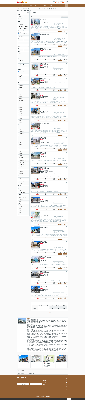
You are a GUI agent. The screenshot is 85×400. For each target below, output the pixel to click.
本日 (24, 71)
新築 (24, 33)
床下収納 (20, 183)
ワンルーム (20, 53)
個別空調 (20, 137)
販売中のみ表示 (21, 36)
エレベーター (21, 135)
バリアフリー (21, 115)
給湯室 (20, 142)
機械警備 (20, 144)
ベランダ (20, 120)
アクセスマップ (45, 386)
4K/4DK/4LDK (21, 60)
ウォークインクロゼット (22, 181)
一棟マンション (21, 26)
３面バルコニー (21, 131)
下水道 (20, 148)
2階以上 (20, 204)
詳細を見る (60, 31)
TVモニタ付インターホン (22, 197)
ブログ (44, 384)
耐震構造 (20, 155)
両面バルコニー (21, 133)
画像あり (20, 76)
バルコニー (21, 122)
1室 (52, 308)
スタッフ (44, 380)
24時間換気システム (22, 127)
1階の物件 (20, 206)
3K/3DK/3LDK (21, 58)
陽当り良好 (21, 87)
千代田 (45, 256)
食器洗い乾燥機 (21, 162)
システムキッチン (21, 164)
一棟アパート (21, 24)
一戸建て (20, 28)
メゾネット (21, 118)
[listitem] (23, 361)
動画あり (20, 78)
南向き (20, 210)
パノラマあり (21, 80)
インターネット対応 (22, 192)
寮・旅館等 (20, 30)
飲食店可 (20, 109)
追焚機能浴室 (21, 171)
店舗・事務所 (25, 28)
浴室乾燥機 (21, 173)
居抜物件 (20, 111)
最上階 (20, 208)
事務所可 (20, 107)
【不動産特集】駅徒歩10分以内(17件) (23, 373)
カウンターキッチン (22, 166)
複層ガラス (21, 201)
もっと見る (59, 28)
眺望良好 (20, 96)
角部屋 (20, 212)
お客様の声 (44, 382)
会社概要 (44, 5)
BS (19, 188)
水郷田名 (46, 286)
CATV (20, 190)
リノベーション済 (21, 94)
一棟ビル (26, 26)
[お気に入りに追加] (28, 362)
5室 (58, 308)
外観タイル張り (21, 151)
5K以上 (20, 62)
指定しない (20, 33)
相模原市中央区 (43, 33)
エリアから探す (29, 5)
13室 (64, 308)
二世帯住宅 (21, 100)
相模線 (42, 52)
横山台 (45, 63)
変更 (28, 12)
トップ (21, 5)
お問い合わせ (52, 5)
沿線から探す (37, 5)
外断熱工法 (21, 157)
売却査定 (60, 5)
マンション (20, 16)
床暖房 (20, 178)
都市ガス (20, 146)
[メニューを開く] (66, 6)
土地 (24, 30)
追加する (65, 31)
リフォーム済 (21, 92)
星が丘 (45, 48)
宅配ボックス (21, 199)
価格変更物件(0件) (31, 373)
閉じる (69, 398)
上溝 (45, 33)
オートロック (21, 195)
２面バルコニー (21, 129)
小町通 (45, 167)
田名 (45, 93)
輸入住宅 (20, 98)
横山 (45, 182)
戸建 (24, 16)
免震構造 (20, 153)
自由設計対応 (21, 102)
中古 (27, 33)
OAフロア (20, 113)
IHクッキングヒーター (22, 160)
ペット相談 (21, 85)
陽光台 (45, 78)
